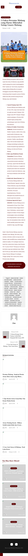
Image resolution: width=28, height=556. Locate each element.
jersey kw (12, 292)
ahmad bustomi (14, 278)
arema (11, 281)
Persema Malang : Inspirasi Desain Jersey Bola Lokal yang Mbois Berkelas (13, 376)
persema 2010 (8, 297)
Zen (14, 323)
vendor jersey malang (15, 305)
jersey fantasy (13, 288)
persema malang (17, 297)
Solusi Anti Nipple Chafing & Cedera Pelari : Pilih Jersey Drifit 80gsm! (14, 491)
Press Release (13, 468)
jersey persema (13, 293)
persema (17, 295)
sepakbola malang (15, 300)
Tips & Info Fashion (6, 17)
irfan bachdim (14, 286)
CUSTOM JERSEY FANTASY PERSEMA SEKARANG (14, 265)
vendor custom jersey (11, 302)
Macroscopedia (13, 486)
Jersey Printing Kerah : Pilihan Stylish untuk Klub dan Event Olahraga (12, 425)
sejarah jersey (9, 298)
